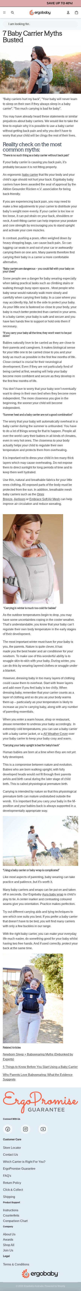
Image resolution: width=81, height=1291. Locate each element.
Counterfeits (11, 1215)
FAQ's (7, 1175)
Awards (8, 1239)
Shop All (8, 1245)
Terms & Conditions (16, 1264)
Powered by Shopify (55, 1286)
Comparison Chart (15, 1220)
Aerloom (19, 499)
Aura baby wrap (52, 894)
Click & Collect (13, 1189)
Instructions (10, 1210)
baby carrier (30, 174)
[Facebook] (7, 1129)
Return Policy (12, 1182)
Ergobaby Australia (34, 1286)
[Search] (12, 12)
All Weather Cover (55, 733)
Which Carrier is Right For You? (24, 1161)
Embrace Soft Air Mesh (44, 499)
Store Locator (12, 1147)
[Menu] (4, 12)
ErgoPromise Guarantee (19, 1168)
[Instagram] (25, 1129)
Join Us (8, 1250)
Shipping (9, 1196)
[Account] (68, 12)
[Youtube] (43, 1129)
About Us (9, 1234)
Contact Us (10, 1154)
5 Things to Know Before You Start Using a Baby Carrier (40, 1066)
